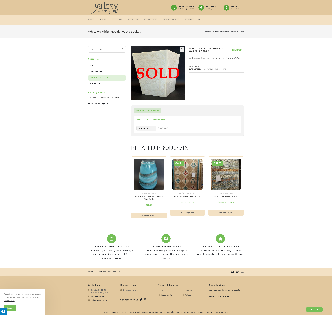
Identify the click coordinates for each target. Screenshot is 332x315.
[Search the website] (107, 49)
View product (149, 216)
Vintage (96, 84)
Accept (10, 308)
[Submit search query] (122, 49)
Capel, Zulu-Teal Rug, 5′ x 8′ (225, 196)
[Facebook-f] (141, 299)
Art (94, 65)
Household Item (100, 78)
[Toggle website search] (199, 20)
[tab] (147, 110)
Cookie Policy (9, 301)
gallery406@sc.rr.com (186, 9)
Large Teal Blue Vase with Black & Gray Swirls (149, 197)
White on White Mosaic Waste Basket (229, 32)
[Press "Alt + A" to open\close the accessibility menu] (3, 311)
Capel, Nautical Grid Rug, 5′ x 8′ (187, 196)
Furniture (97, 71)
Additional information (147, 111)
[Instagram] (145, 299)
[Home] (202, 32)
